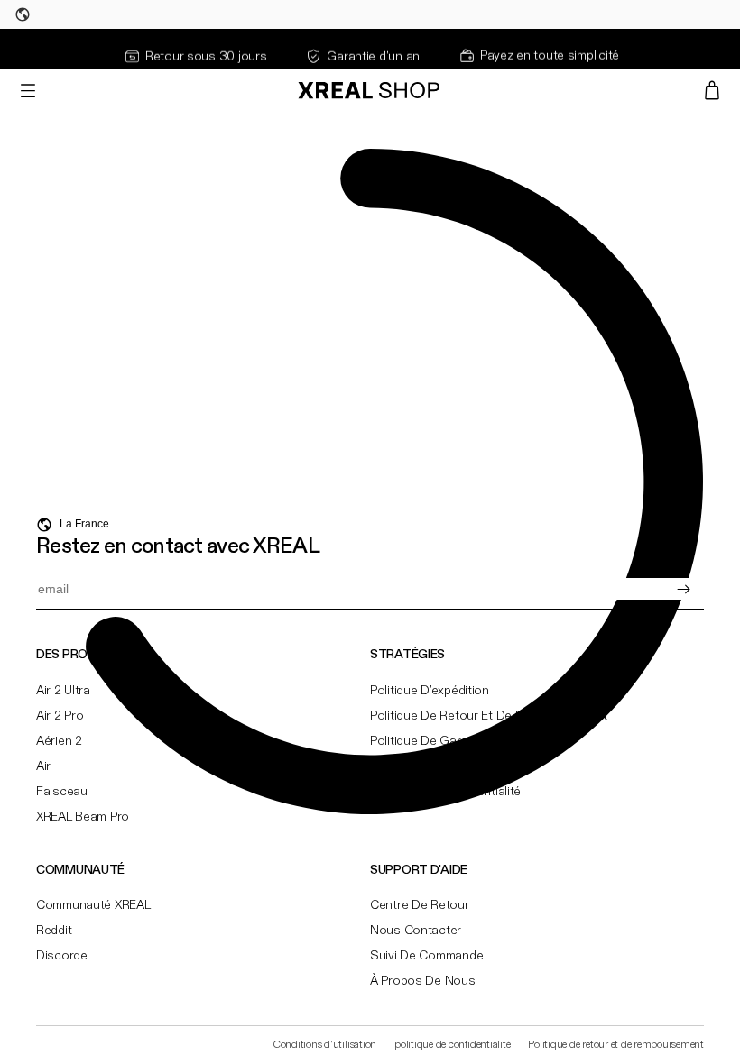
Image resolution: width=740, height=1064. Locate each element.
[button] (28, 90)
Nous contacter (415, 930)
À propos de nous (423, 981)
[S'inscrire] (683, 589)
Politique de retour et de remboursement (616, 1045)
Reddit (53, 930)
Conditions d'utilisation (324, 1045)
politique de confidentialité (452, 1045)
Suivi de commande (426, 955)
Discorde (62, 955)
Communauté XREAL (93, 905)
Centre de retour (419, 905)
